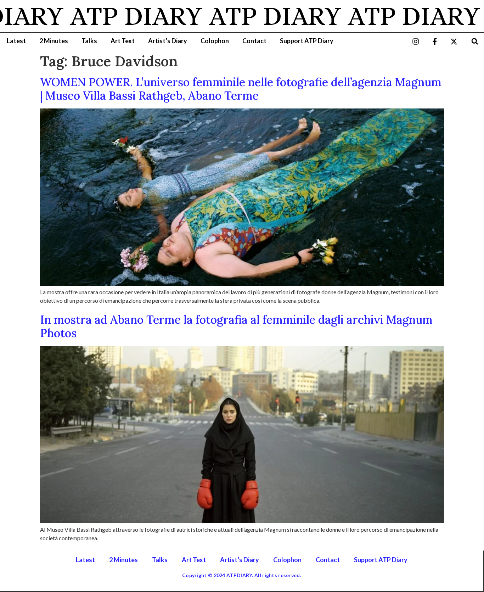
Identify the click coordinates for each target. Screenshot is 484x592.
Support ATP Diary (306, 41)
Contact (254, 41)
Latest (16, 41)
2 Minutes (53, 41)
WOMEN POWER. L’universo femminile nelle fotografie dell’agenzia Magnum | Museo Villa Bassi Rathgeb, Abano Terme (240, 89)
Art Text (123, 41)
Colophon (215, 41)
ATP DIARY (119, 16)
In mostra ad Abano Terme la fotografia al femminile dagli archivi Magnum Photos (236, 326)
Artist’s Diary (167, 41)
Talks (89, 41)
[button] (475, 41)
